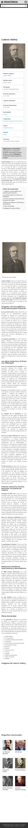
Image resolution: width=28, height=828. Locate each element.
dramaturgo (11, 121)
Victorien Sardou (20, 770)
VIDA (10, 1)
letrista (16, 121)
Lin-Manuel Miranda (6, 752)
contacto (5, 157)
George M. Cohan (6, 770)
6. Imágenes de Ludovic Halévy (11, 208)
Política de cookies (19, 826)
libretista (5, 121)
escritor (21, 121)
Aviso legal (22, 824)
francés (5, 134)
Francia (5, 114)
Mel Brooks (18, 752)
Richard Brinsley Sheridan (8, 788)
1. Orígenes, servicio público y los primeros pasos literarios (12, 192)
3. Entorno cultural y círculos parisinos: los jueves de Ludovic (13, 199)
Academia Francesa (8, 127)
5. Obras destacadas (8, 206)
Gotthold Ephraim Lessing (20, 788)
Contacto (17, 824)
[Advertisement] (14, 23)
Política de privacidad (9, 826)
